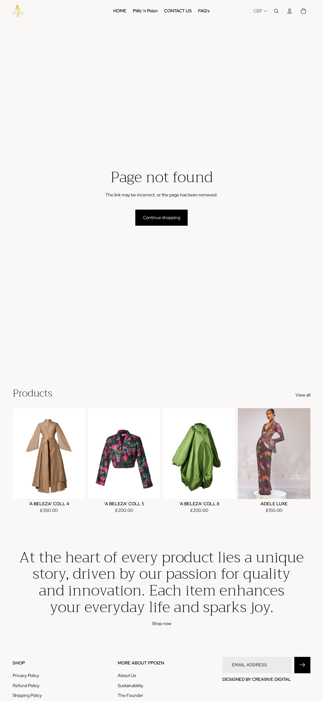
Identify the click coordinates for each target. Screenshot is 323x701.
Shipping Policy (27, 695)
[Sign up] (302, 665)
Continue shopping (161, 217)
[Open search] (276, 11)
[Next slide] (80, 454)
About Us (127, 675)
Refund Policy (26, 685)
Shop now (161, 623)
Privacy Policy (26, 675)
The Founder (130, 695)
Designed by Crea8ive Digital (256, 679)
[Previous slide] (17, 454)
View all (303, 395)
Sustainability (130, 685)
